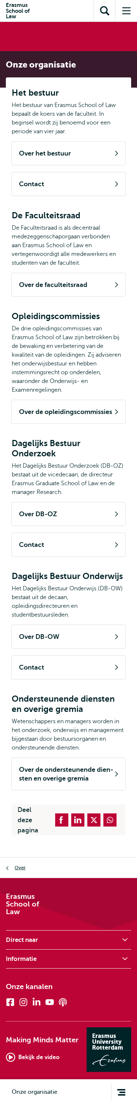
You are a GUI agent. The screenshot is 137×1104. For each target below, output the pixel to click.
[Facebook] (10, 1002)
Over (20, 867)
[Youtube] (49, 1002)
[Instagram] (23, 1002)
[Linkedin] (36, 1002)
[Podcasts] (62, 1002)
